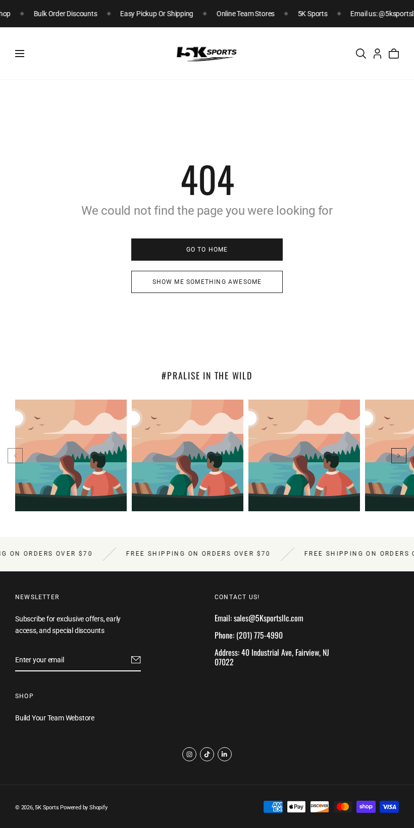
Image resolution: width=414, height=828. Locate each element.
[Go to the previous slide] (15, 455)
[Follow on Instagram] (189, 754)
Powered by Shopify (83, 807)
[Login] (377, 53)
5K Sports (47, 807)
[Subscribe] (136, 659)
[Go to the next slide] (398, 455)
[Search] (361, 53)
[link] (207, 249)
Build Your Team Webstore (54, 718)
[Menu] (19, 53)
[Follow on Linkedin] (225, 754)
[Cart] (394, 53)
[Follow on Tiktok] (207, 754)
